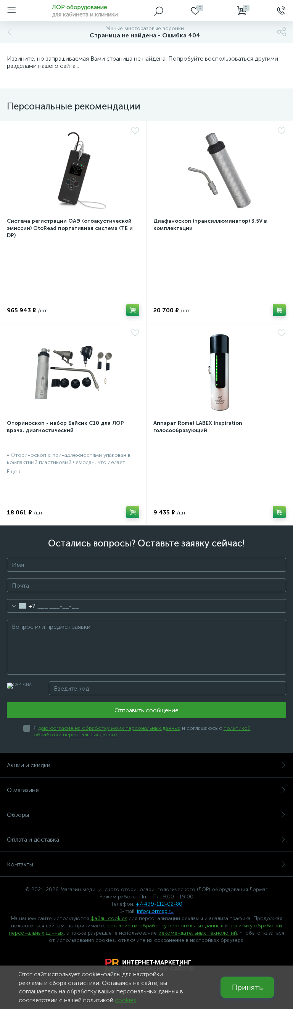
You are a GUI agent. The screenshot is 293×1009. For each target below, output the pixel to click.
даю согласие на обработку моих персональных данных (109, 728)
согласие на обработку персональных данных (165, 925)
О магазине (23, 790)
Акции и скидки (28, 765)
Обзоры (18, 814)
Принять (247, 987)
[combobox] (21, 605)
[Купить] (132, 310)
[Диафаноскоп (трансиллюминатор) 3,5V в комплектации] (219, 170)
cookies (125, 1000)
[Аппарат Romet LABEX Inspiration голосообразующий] (219, 372)
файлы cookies (108, 918)
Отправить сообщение (146, 710)
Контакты (20, 864)
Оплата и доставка (33, 839)
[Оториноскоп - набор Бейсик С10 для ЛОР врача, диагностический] (73, 372)
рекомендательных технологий (197, 933)
